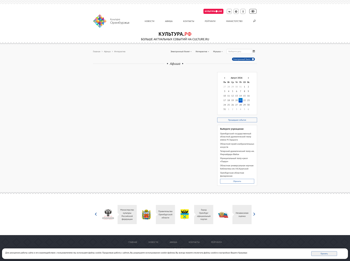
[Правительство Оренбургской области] (146, 214)
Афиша (169, 21)
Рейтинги (210, 21)
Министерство (234, 21)
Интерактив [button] (202, 51)
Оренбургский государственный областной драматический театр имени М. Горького (235, 136)
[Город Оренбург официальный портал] (184, 214)
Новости (149, 21)
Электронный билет (242, 59)
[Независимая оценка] (223, 214)
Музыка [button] (217, 51)
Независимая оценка (242, 214)
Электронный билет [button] (180, 51)
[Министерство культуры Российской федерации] (108, 214)
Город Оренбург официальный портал (204, 214)
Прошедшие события (237, 120)
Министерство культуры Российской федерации (127, 214)
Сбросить (237, 181)
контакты (188, 21)
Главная (96, 51)
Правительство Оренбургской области (165, 214)
